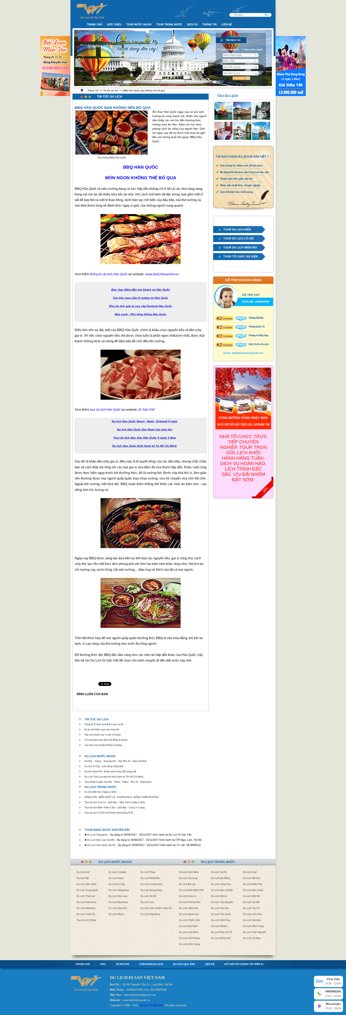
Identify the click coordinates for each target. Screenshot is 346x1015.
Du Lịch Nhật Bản (150, 878)
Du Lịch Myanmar (118, 902)
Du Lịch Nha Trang (253, 926)
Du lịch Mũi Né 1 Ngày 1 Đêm (100, 792)
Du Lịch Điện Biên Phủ (191, 890)
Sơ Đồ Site (122, 964)
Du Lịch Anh (83, 872)
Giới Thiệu (114, 24)
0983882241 (333, 993)
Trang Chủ (94, 24)
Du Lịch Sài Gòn (252, 920)
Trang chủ (82, 964)
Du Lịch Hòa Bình (188, 932)
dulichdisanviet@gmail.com (247, 353)
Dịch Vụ (192, 24)
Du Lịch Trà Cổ (251, 908)
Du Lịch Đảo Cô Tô (221, 932)
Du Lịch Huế (250, 872)
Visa (103, 964)
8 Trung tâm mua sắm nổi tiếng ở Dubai (106, 740)
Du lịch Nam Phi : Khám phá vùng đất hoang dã (110, 771)
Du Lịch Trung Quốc (87, 890)
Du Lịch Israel (116, 878)
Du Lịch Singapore (119, 890)
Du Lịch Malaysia (85, 908)
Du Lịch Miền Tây (252, 884)
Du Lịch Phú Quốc (221, 914)
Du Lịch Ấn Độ (148, 896)
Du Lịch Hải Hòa (220, 908)
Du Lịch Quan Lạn (189, 914)
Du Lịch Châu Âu (85, 914)
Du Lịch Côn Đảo (252, 914)
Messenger (333, 1006)
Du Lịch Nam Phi (118, 908)
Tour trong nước (169, 24)
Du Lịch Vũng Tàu (221, 884)
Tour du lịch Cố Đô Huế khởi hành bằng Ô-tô (108, 812)
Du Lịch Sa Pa (219, 872)
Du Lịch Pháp (148, 872)
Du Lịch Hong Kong (151, 890)
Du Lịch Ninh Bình (189, 872)
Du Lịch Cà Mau (252, 938)
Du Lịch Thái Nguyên (254, 932)
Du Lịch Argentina (150, 914)
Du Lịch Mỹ (82, 878)
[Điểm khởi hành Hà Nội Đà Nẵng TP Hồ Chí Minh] (240, 55)
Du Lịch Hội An (219, 896)
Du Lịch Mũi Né (251, 896)
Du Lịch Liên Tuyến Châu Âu (156, 908)
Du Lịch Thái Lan (85, 896)
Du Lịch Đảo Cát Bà (222, 890)
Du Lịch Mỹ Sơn (252, 878)
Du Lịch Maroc (116, 914)
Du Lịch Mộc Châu (253, 890)
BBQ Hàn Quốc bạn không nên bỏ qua (144, 90)
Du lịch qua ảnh (184, 964)
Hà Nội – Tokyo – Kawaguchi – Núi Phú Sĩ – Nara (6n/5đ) (115, 761)
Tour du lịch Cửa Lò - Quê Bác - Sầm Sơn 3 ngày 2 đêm (114, 802)
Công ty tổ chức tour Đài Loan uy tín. (104, 724)
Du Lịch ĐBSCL (219, 926)
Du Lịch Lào (147, 902)
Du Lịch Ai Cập (117, 884)
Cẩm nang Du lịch (151, 964)
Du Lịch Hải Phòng (189, 938)
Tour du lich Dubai (86, 920)
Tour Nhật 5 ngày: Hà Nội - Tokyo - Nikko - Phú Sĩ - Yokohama (117, 782)
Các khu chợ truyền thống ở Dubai (103, 745)
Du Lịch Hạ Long (188, 878)
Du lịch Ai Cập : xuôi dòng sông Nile (104, 766)
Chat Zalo (333, 981)
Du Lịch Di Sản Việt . (152, 1005)
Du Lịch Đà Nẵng (220, 878)
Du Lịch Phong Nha (189, 902)
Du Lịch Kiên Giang (189, 944)
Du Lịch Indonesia (86, 902)
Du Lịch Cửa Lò (187, 896)
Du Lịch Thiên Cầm (189, 920)
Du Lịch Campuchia (151, 884)
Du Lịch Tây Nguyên (222, 902)
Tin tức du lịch (110, 90)
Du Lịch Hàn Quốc (86, 884)
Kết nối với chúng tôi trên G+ (244, 964)
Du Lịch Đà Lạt (187, 884)
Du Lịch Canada (117, 872)
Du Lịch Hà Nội (251, 902)
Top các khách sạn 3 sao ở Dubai (102, 734)
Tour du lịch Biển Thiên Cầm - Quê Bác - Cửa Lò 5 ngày (114, 807)
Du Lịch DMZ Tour (221, 920)
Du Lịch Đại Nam (188, 926)
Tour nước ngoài (138, 24)
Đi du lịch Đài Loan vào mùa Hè (101, 729)
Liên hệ (209, 964)
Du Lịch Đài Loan (118, 896)
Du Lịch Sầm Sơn (188, 908)
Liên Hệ (226, 24)
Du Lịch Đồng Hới (221, 938)
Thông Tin (209, 24)
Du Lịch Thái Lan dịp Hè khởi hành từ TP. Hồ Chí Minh (113, 776)
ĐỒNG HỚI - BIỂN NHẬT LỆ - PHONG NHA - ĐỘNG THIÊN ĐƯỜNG (121, 797)
